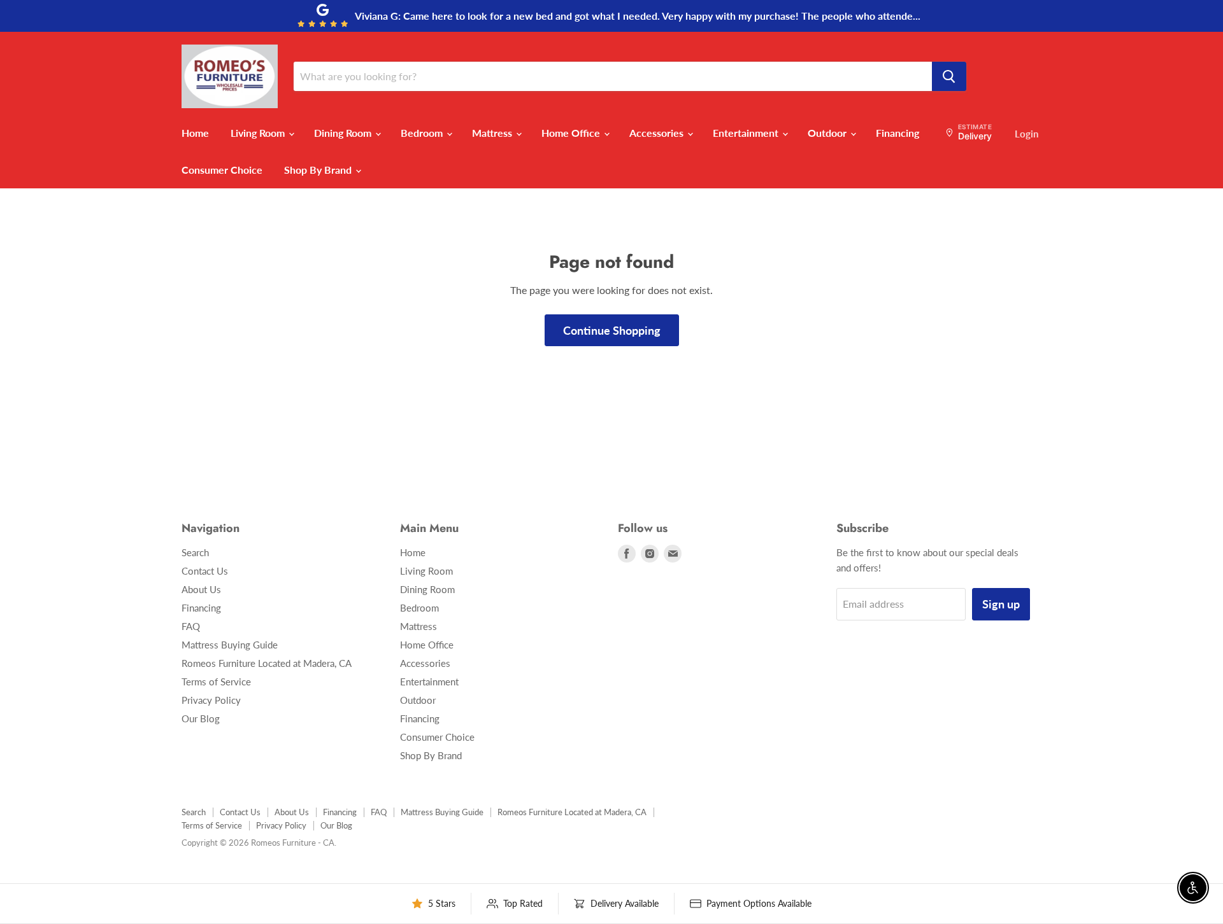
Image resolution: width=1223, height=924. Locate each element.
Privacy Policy (211, 700)
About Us (201, 589)
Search (195, 552)
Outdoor (828, 133)
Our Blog (201, 718)
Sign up (1001, 604)
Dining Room (344, 133)
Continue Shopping (612, 330)
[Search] (949, 76)
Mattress (493, 133)
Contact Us (205, 571)
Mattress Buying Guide (230, 644)
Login (1026, 133)
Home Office (572, 133)
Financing (897, 133)
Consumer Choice (222, 170)
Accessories (657, 133)
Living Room (259, 133)
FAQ (191, 626)
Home (195, 133)
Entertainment (747, 133)
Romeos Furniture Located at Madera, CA (267, 663)
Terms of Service (216, 681)
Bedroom (423, 133)
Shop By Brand (319, 170)
